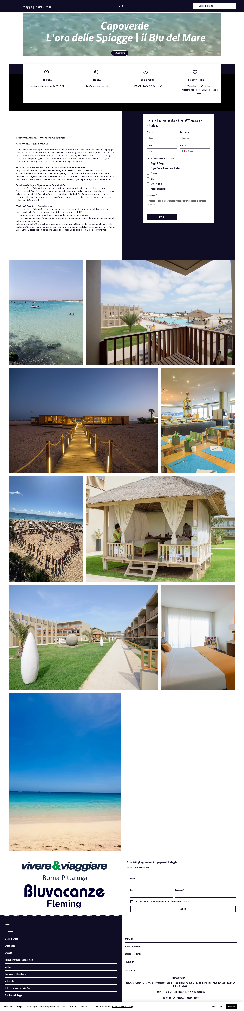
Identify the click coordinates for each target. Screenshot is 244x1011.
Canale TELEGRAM (133, 953)
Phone (183, 146)
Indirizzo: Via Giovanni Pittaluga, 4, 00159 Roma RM (180, 991)
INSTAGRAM (130, 970)
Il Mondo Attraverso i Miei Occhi (18, 988)
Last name (185, 132)
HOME (7, 924)
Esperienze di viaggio (13, 995)
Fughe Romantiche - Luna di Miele (19, 959)
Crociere (8, 952)
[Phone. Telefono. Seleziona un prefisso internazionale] (184, 151)
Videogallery (10, 981)
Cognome (179, 890)
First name (152, 132)
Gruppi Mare (10, 945)
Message (152, 195)
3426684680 (193, 997)
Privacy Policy (178, 977)
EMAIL (133, 878)
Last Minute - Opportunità (15, 973)
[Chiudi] (240, 1006)
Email (150, 146)
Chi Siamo (9, 931)
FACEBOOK (129, 961)
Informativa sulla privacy (122, 1006)
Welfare (8, 966)
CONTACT (129, 938)
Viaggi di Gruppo (12, 938)
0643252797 (178, 997)
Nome (133, 890)
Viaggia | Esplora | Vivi (37, 7)
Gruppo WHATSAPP (133, 946)
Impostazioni (216, 1006)
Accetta (231, 1006)
